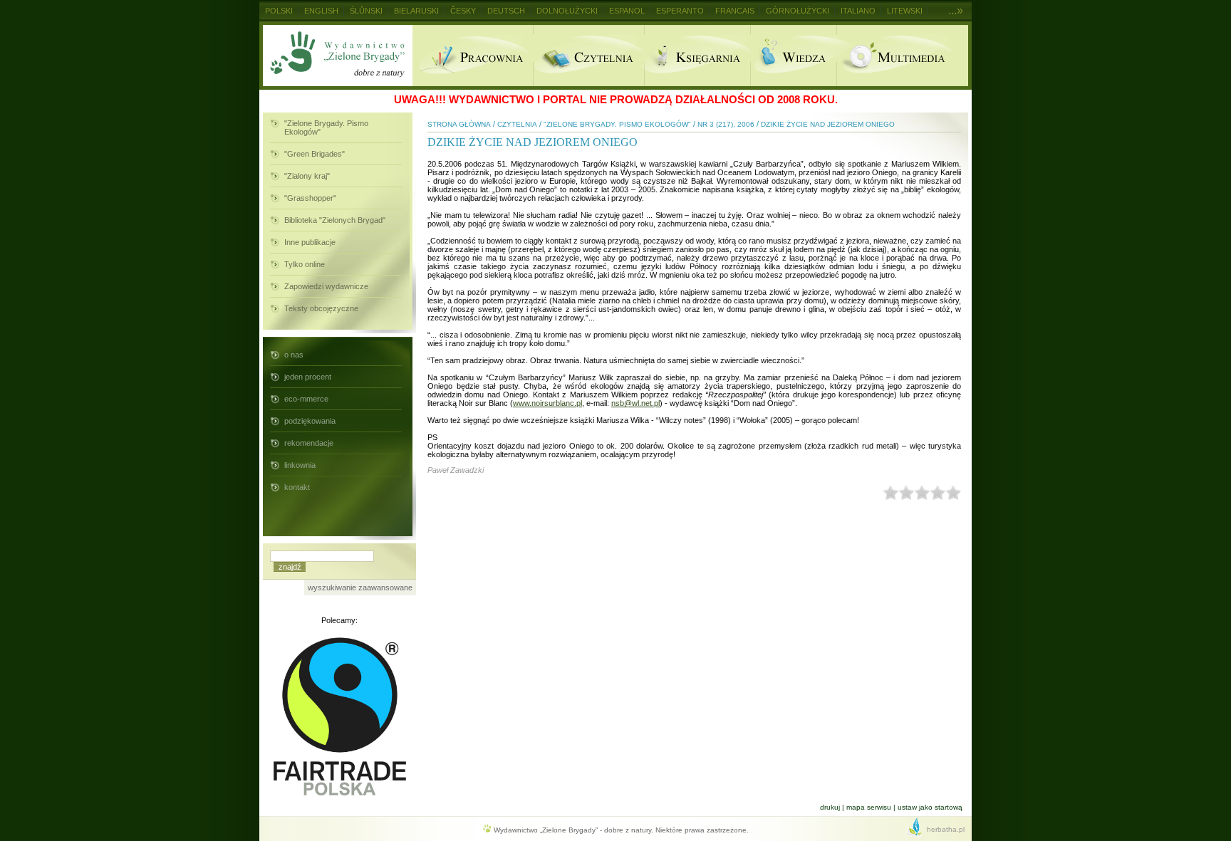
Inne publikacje (310, 242)
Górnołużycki (797, 10)
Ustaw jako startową (930, 807)
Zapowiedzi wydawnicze (326, 286)
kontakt (297, 487)
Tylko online (304, 264)
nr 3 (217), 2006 (725, 124)
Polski (279, 10)
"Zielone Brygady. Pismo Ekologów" (326, 127)
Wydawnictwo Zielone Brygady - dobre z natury (337, 55)
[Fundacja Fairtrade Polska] (340, 797)
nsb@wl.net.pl (635, 403)
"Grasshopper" (310, 198)
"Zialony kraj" (307, 176)
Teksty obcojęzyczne (321, 308)
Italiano (858, 10)
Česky (463, 10)
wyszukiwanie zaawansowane (360, 587)
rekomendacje (308, 443)
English (321, 10)
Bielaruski (416, 10)
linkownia (300, 465)
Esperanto (680, 10)
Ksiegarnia (697, 55)
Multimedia (902, 55)
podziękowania (310, 421)
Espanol (627, 10)
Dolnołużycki (567, 10)
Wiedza (793, 55)
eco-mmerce (306, 399)
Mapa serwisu (868, 807)
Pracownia (472, 55)
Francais (734, 10)
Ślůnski (366, 10)
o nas (293, 354)
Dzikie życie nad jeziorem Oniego (828, 124)
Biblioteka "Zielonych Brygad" (334, 220)
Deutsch (506, 10)
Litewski (905, 10)
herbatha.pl (946, 829)
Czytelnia (588, 55)
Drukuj (830, 807)
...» (955, 10)
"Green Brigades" (314, 154)
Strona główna (459, 124)
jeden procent (307, 376)
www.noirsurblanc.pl (547, 403)
